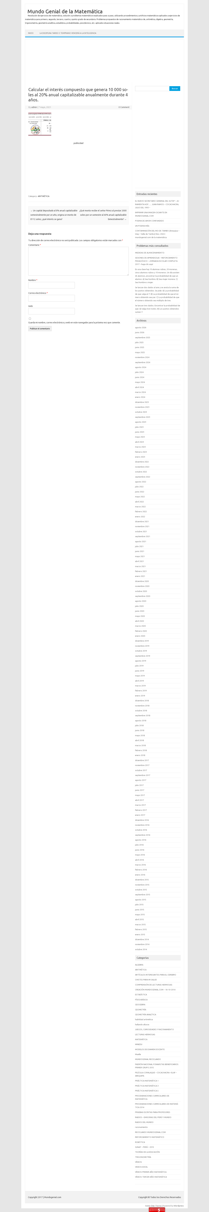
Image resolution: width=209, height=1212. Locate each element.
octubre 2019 (141, 651)
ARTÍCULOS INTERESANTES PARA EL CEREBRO (155, 975)
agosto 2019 (140, 661)
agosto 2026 (140, 327)
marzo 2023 (140, 447)
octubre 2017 (141, 770)
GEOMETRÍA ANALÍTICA (145, 1014)
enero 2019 (140, 696)
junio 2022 (139, 492)
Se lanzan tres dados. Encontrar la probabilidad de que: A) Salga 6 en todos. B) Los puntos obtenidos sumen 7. (157, 308)
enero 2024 (140, 397)
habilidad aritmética (144, 1019)
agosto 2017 (140, 780)
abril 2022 (139, 502)
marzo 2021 (140, 566)
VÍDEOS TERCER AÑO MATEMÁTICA (151, 1177)
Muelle (138, 1054)
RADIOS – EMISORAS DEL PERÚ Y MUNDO (153, 1117)
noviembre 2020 (142, 586)
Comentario (34, 245)
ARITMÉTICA (43, 196)
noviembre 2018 (142, 706)
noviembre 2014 (142, 944)
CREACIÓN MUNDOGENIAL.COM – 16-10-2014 (155, 990)
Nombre (32, 280)
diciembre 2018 (142, 700)
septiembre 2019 (142, 656)
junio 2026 (139, 332)
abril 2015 (139, 919)
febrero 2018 (141, 750)
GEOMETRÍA (140, 1009)
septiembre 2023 (142, 417)
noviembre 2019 (142, 646)
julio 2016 (139, 845)
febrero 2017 (141, 810)
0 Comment (124, 107)
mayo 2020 (140, 616)
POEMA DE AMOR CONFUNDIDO (149, 221)
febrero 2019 (141, 690)
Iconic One (150, 1206)
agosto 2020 (140, 601)
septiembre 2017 (142, 775)
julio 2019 (139, 666)
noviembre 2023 (142, 407)
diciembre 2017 (142, 760)
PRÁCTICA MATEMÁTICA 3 (147, 1086)
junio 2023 (139, 432)
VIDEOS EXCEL (141, 1167)
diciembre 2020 (142, 581)
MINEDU (138, 1044)
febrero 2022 (141, 511)
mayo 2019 (140, 676)
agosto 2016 (140, 840)
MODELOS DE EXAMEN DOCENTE (150, 1049)
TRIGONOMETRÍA (143, 1157)
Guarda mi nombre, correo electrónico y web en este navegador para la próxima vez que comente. (74, 322)
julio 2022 (139, 487)
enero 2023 (140, 457)
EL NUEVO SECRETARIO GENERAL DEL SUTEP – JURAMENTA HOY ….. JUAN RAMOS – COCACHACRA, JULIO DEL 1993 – (157, 204)
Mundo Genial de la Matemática (65, 11)
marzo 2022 (140, 506)
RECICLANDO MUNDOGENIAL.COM (150, 1132)
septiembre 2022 (142, 477)
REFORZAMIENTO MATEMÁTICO (149, 1137)
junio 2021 (139, 551)
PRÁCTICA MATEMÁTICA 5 (147, 1091)
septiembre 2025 (142, 337)
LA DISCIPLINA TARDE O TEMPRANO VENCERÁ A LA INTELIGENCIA (68, 33)
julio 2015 (139, 904)
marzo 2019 (140, 686)
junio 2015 (139, 910)
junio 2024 (139, 377)
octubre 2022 (141, 472)
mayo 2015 (140, 914)
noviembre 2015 (142, 885)
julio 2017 (139, 785)
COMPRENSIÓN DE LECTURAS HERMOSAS (153, 985)
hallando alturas (142, 1024)
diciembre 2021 (142, 521)
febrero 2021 (141, 571)
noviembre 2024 (142, 357)
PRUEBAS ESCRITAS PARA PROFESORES (152, 1112)
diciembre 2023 (142, 402)
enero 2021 (140, 576)
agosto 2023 (140, 422)
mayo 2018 (140, 735)
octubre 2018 (141, 710)
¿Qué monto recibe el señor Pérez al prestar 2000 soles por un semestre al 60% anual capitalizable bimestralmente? (103, 214)
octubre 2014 (141, 949)
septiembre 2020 (142, 596)
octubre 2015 (141, 890)
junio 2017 (139, 790)
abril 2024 (139, 387)
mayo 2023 (140, 437)
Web (30, 306)
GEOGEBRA (140, 1004)
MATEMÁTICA (141, 1039)
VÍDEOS (138, 1162)
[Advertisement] (104, 60)
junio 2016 (139, 850)
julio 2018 (139, 725)
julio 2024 (139, 372)
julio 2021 (139, 546)
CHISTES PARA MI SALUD (146, 980)
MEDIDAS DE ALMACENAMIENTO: (150, 253)
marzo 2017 (140, 805)
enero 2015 (140, 934)
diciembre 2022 (142, 462)
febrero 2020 (141, 631)
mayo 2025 (140, 352)
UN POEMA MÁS (142, 226)
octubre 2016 (141, 830)
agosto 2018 (140, 720)
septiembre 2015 (142, 894)
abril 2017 (139, 800)
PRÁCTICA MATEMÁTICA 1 (147, 1081)
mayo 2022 (140, 496)
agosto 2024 (140, 367)
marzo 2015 (140, 924)
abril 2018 (139, 740)
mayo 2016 (140, 855)
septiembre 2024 (142, 362)
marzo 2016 (140, 865)
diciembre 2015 (142, 880)
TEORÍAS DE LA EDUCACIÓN (147, 1152)
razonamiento (141, 1127)
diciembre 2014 (142, 939)
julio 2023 (139, 427)
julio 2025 (139, 342)
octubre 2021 (141, 531)
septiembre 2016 (142, 835)
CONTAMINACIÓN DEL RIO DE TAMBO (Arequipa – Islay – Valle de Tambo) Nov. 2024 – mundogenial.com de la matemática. (157, 234)
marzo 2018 (140, 745)
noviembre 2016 (142, 825)
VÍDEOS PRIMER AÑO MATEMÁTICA (150, 1172)
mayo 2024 (140, 382)
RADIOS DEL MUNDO (144, 1122)
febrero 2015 (141, 929)
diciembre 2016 (142, 820)
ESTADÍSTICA (141, 994)
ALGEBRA (139, 965)
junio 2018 (139, 730)
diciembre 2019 (142, 641)
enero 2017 (140, 815)
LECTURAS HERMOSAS (145, 1034)
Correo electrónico (38, 293)
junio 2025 (139, 347)
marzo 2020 (140, 626)
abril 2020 (139, 621)
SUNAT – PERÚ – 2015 (144, 1147)
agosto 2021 (140, 541)
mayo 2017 (140, 795)
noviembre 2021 (142, 526)
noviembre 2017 (142, 765)
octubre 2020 (141, 591)
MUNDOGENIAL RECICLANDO (148, 1059)
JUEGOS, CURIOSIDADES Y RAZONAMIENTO (154, 1029)
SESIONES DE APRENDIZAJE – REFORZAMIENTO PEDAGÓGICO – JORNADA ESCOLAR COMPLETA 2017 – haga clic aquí (156, 261)
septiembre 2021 (142, 536)
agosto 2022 (140, 482)
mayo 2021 (140, 556)
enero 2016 (140, 875)
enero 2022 (140, 516)
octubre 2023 (141, 412)
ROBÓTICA (140, 1142)
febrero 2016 (141, 870)
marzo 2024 (140, 392)
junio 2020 (139, 611)
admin (34, 107)
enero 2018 (140, 755)
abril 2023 (139, 442)
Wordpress (179, 1206)
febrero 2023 (141, 452)
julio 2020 (139, 606)
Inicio (31, 33)
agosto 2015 (140, 900)
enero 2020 (140, 636)
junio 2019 (139, 671)
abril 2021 (139, 561)
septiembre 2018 (142, 715)
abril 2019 (139, 681)
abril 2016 (139, 860)
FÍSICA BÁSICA (141, 1000)
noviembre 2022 (142, 467)
